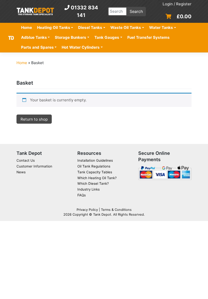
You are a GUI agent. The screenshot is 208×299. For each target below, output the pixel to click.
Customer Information (34, 166)
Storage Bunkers (70, 37)
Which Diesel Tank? (93, 183)
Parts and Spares (37, 47)
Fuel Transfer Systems (148, 37)
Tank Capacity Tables (94, 172)
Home (26, 27)
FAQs (81, 195)
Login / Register (177, 4)
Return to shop (34, 119)
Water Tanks (161, 27)
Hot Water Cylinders (81, 47)
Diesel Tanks (90, 27)
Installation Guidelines (95, 160)
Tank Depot (102, 214)
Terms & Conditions (116, 210)
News (21, 172)
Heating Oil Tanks (53, 27)
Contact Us (25, 160)
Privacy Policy (87, 210)
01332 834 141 (84, 11)
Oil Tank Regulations (93, 166)
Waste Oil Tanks (125, 27)
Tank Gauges (106, 37)
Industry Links (88, 189)
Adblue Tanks (34, 37)
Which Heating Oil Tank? (97, 178)
